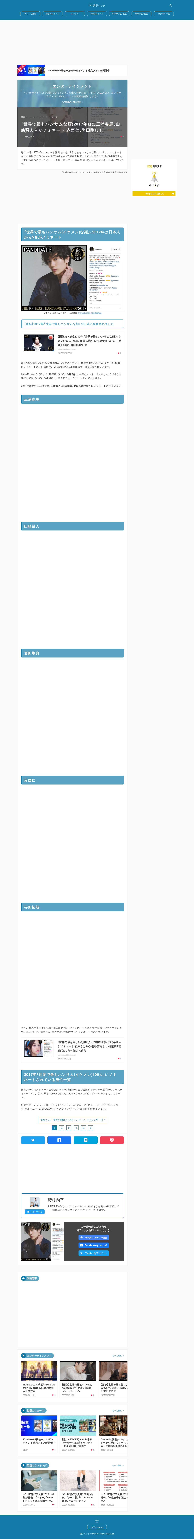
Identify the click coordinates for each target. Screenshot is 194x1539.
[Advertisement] (97, 42)
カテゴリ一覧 (164, 13)
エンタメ (75, 13)
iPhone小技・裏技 (119, 13)
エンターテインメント (48, 117)
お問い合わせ (97, 1527)
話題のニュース (52, 13)
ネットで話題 (30, 13)
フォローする (36, 1211)
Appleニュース (96, 13)
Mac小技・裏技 (141, 13)
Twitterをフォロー (95, 1253)
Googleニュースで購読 (96, 1237)
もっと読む (117, 1355)
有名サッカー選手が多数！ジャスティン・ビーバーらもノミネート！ (72, 1119)
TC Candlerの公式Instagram (89, 312)
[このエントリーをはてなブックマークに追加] (86, 1140)
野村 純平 (56, 1199)
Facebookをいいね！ (96, 1245)
